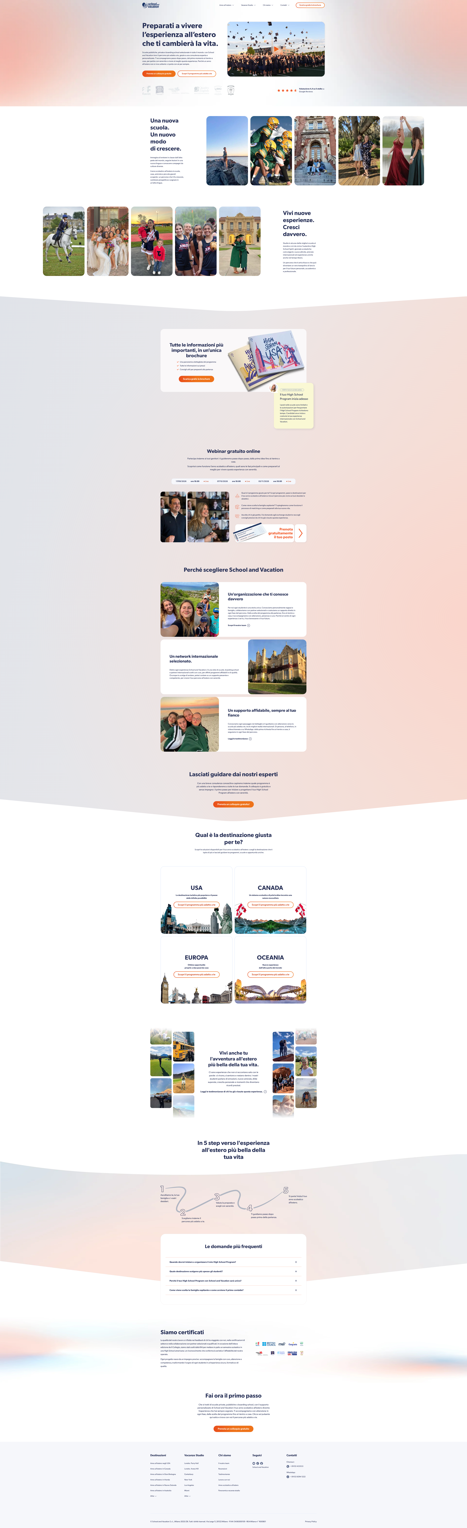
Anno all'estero (225, 5)
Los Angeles (189, 1485)
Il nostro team (223, 1463)
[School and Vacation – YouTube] (253, 1463)
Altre (152, 1496)
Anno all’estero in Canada (160, 1469)
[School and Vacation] (150, 5)
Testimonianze (224, 1474)
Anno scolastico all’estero (228, 1485)
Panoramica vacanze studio (229, 1490)
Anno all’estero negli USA (160, 1463)
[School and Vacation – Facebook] (261, 1463)
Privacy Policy (311, 1521)
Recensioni (222, 1469)
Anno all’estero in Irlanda (160, 1480)
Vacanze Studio (247, 5)
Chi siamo (267, 5)
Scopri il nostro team (237, 625)
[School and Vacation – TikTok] (257, 1463)
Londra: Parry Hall (191, 1463)
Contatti (283, 5)
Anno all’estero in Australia (160, 1490)
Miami (186, 1490)
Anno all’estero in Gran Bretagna (163, 1474)
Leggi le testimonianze (238, 739)
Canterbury (188, 1474)
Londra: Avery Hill (191, 1469)
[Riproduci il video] (276, 49)
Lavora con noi (224, 1480)
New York (188, 1480)
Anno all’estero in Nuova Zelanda (163, 1485)
